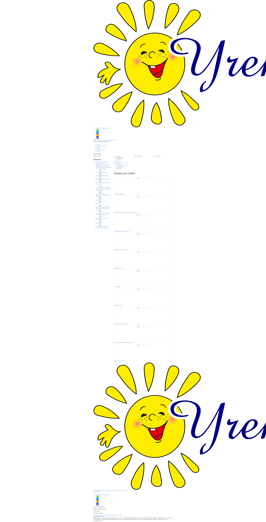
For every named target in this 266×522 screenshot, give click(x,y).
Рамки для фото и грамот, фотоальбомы (102, 218)
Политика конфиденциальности (101, 515)
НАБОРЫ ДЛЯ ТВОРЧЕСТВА (102, 179)
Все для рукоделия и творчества (121, 231)
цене (118, 160)
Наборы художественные (120, 360)
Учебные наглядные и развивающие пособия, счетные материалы (103, 195)
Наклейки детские (118, 268)
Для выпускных (117, 156)
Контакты (98, 151)
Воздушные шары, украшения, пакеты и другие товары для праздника (103, 208)
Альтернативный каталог (122, 165)
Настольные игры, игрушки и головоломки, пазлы (102, 213)
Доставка (98, 148)
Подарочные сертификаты (102, 227)
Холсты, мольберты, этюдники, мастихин (123, 342)
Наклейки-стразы (118, 305)
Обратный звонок (106, 128)
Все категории (157, 156)
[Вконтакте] (97, 132)
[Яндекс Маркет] (97, 135)
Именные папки (97, 156)
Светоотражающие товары (102, 226)
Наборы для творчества (119, 194)
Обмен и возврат (100, 150)
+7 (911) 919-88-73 (98, 128)
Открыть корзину (97, 154)
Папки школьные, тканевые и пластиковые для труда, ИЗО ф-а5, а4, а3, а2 (103, 189)
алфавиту (119, 159)
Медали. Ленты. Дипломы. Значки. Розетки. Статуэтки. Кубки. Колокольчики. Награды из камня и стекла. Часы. (103, 166)
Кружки (97, 203)
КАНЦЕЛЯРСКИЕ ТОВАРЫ (102, 175)
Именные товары (138, 156)
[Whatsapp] (97, 130)
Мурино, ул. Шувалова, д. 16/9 (110, 140)
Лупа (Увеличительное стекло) (121, 323)
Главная (118, 164)
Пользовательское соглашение (115, 515)
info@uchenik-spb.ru (98, 140)
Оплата (98, 147)
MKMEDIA (101, 516)
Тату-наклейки (117, 286)
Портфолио (99, 223)
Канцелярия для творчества (120, 249)
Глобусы (98, 200)
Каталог (98, 144)
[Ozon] (97, 137)
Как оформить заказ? (101, 145)
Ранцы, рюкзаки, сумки (101, 172)
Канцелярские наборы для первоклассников (102, 162)
